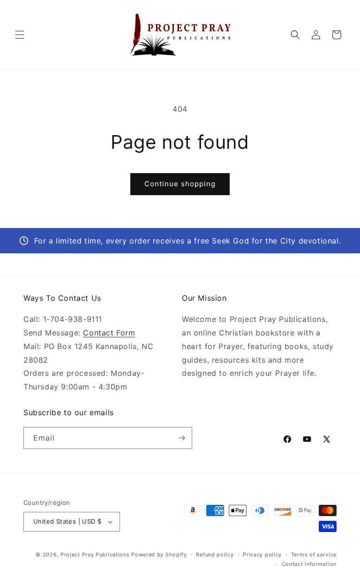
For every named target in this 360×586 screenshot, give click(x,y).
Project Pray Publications (95, 554)
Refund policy (214, 554)
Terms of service (314, 554)
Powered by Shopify (159, 554)
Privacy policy (262, 554)
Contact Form (109, 332)
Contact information (309, 564)
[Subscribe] (181, 438)
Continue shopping (180, 183)
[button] (19, 34)
